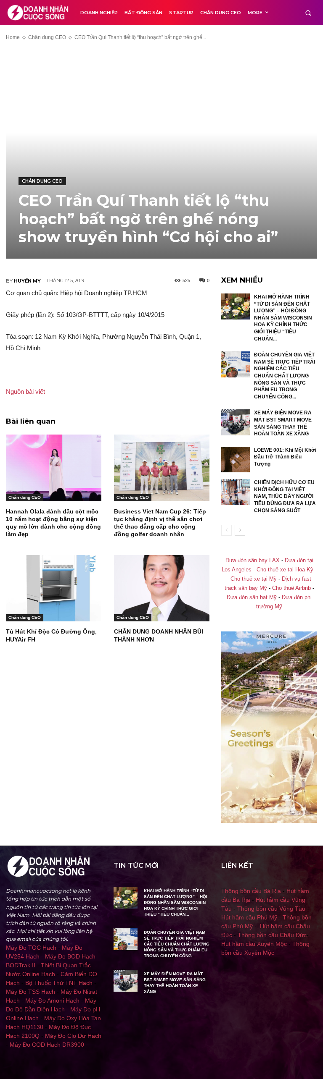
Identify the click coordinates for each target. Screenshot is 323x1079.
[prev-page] (226, 530)
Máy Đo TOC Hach (31, 947)
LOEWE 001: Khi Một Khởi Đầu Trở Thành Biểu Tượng (285, 457)
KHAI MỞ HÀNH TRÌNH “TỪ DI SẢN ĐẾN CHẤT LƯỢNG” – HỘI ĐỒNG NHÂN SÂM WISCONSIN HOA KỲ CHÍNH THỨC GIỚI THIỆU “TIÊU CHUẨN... (283, 318)
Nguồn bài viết (25, 391)
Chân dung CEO (47, 37)
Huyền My (27, 281)
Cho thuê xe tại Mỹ (253, 579)
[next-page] (240, 530)
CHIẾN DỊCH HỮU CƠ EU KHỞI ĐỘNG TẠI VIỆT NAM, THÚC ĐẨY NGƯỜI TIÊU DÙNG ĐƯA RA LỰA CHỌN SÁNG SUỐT (285, 496)
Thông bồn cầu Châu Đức (272, 935)
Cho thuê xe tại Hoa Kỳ (285, 570)
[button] (308, 12)
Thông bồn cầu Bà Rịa (251, 891)
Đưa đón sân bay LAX (252, 560)
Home (13, 37)
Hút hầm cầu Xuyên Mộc (254, 943)
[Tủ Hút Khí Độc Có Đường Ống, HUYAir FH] (53, 588)
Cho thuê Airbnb (291, 588)
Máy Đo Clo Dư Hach (73, 1035)
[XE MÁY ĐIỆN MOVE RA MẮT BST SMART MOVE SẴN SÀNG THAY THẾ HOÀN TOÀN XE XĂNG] (235, 422)
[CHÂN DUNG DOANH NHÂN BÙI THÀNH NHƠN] (161, 588)
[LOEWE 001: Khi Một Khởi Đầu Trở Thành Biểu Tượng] (235, 460)
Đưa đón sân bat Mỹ (252, 597)
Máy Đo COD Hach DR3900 (47, 1044)
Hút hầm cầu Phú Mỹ (249, 917)
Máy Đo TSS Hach (30, 991)
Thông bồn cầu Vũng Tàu (271, 908)
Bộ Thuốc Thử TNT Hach (59, 982)
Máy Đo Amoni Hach (52, 1000)
